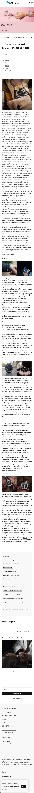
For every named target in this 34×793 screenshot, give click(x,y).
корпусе (25, 340)
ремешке (25, 537)
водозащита (13, 351)
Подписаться (17, 693)
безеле (9, 468)
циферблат (19, 300)
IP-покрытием (19, 391)
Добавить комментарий (23, 631)
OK (23, 786)
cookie (17, 785)
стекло (24, 409)
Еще (28, 610)
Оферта (4, 772)
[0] (28, 2)
